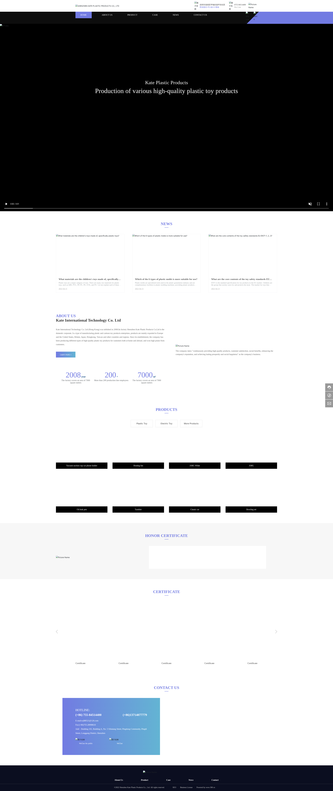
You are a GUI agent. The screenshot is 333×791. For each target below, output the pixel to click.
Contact (215, 780)
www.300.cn (210, 787)
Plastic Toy (141, 423)
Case (155, 15)
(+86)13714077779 (135, 715)
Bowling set (251, 509)
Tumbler (138, 509)
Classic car (194, 509)
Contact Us (200, 15)
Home (83, 15)
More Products (191, 423)
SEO (174, 787)
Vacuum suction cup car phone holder (81, 465)
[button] (57, 632)
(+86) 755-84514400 (88, 715)
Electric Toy (166, 423)
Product (132, 15)
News (176, 15)
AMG (251, 465)
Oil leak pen (82, 509)
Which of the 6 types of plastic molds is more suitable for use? (166, 279)
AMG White (195, 465)
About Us (107, 15)
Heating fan (138, 465)
